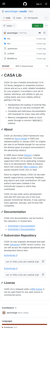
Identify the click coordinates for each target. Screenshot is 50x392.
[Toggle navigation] (4, 4)
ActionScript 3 (10, 255)
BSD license (36, 289)
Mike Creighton (31, 167)
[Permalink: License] (2, 282)
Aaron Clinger (21, 138)
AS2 (8, 39)
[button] (43, 261)
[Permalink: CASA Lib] (2, 75)
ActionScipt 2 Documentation (21, 229)
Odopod (27, 155)
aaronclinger (11, 11)
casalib (23, 11)
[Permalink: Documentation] (2, 211)
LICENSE (10, 54)
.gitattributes (12, 49)
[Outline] (47, 66)
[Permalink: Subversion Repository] (2, 235)
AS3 (8, 44)
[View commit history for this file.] (44, 33)
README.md (12, 58)
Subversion (15, 244)
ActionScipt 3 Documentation (21, 226)
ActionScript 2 (10, 268)
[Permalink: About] (2, 129)
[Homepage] (25, 4)
